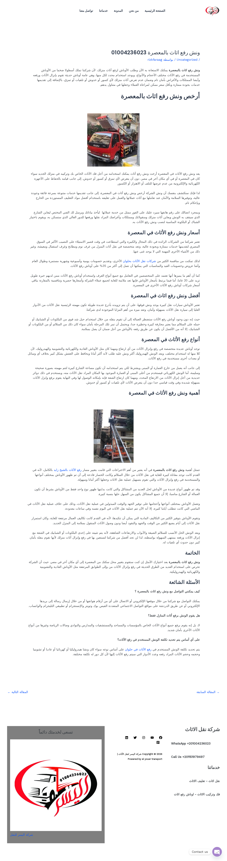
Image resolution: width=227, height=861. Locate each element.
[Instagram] (43, 10)
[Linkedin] (37, 10)
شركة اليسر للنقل (21, 834)
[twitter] (32, 10)
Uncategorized (187, 59)
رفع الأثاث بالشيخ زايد (68, 470)
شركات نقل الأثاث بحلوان (139, 261)
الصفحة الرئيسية (155, 10)
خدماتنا (103, 10)
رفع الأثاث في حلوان (138, 649)
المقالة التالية (17, 692)
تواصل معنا (86, 10)
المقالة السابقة (208, 692)
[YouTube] (48, 10)
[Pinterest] (27, 10)
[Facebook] (53, 10)
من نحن (134, 10)
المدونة (118, 10)
